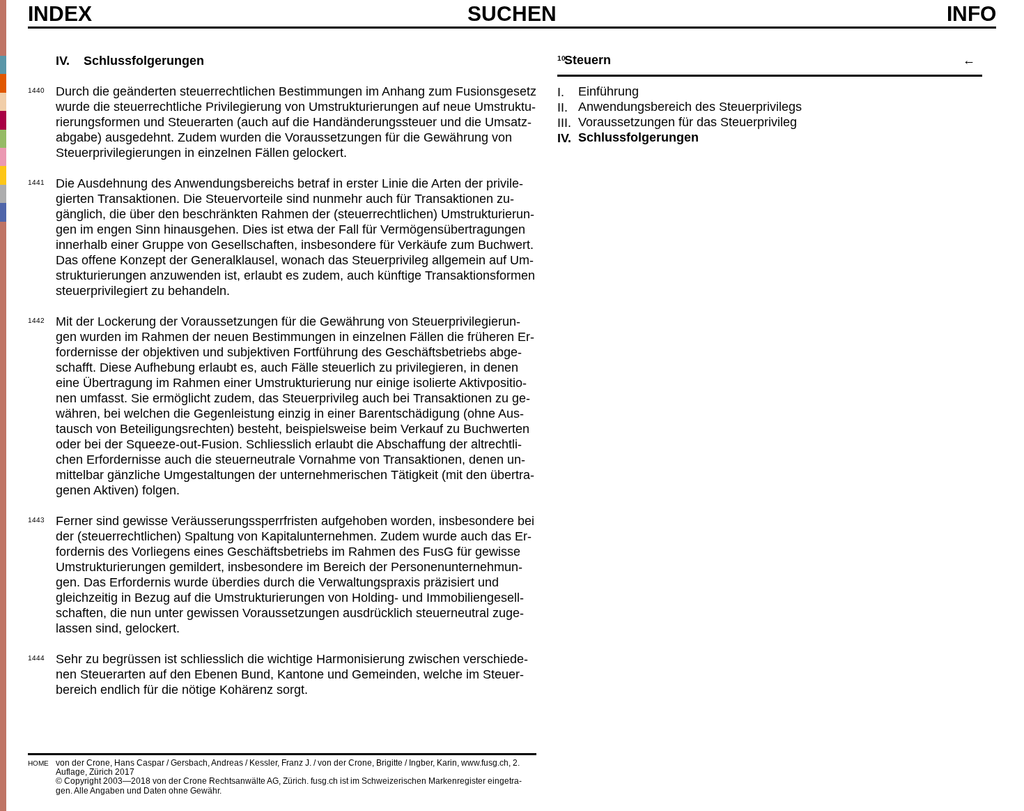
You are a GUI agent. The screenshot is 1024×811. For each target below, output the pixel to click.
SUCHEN (512, 13)
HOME (38, 763)
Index (60, 13)
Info (971, 13)
